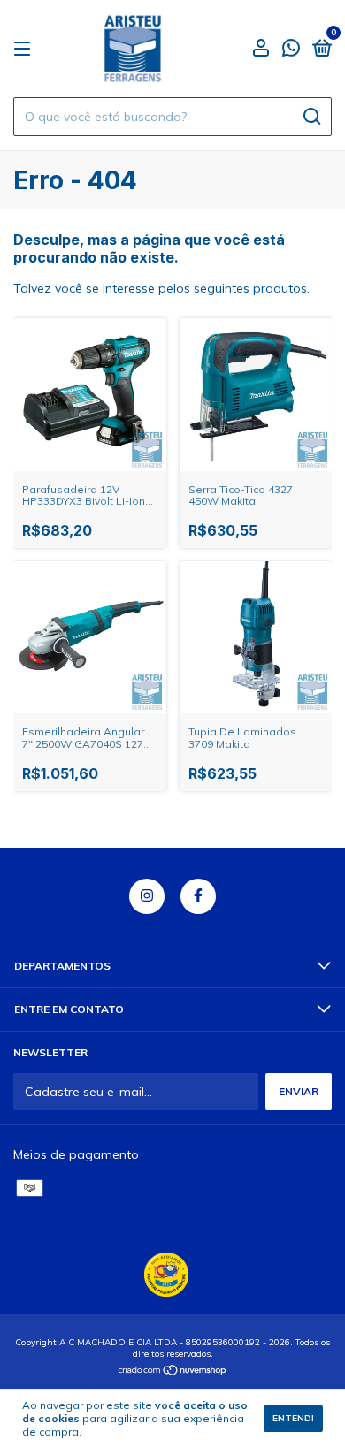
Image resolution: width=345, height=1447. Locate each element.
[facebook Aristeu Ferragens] (198, 896)
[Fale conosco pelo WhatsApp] (291, 49)
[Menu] (25, 49)
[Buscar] (311, 117)
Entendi (293, 1418)
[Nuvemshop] (173, 1372)
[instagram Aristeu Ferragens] (147, 896)
